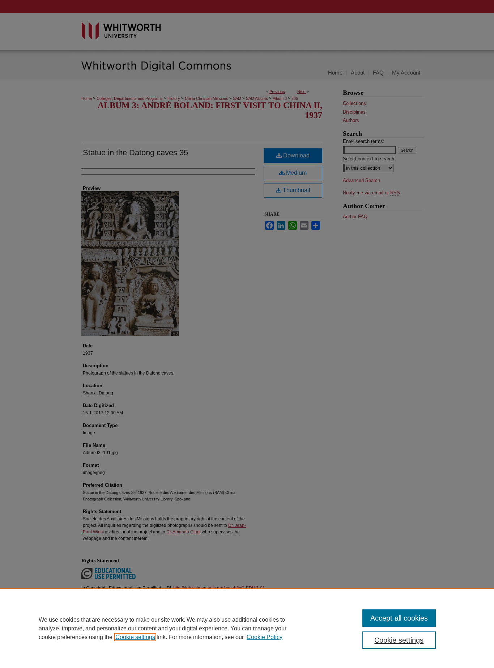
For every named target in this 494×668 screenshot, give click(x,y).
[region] (247, 628)
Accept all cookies (399, 618)
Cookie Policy (264, 637)
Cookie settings (135, 637)
